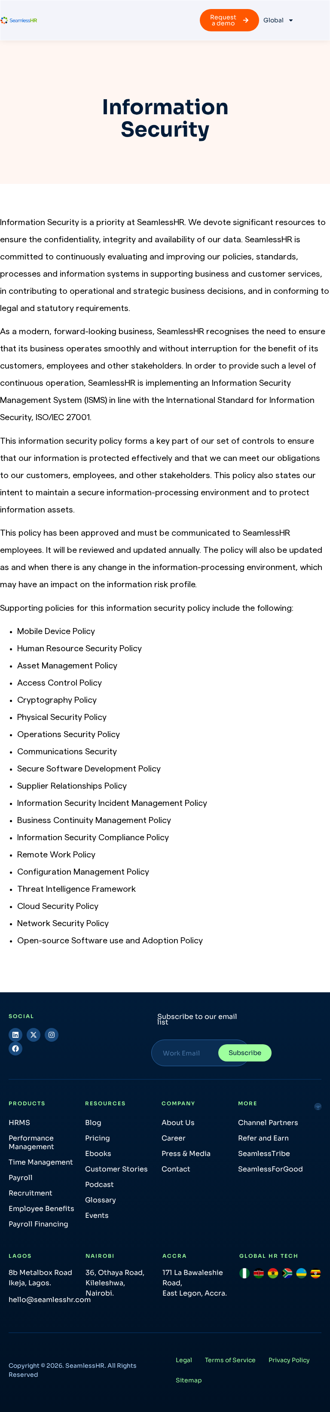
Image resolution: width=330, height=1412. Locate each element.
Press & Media (186, 1153)
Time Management (41, 1162)
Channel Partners (268, 1122)
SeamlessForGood (270, 1169)
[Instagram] (51, 1035)
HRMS (19, 1122)
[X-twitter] (33, 1035)
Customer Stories (116, 1169)
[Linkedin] (15, 1035)
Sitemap (189, 1380)
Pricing (97, 1138)
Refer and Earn (263, 1138)
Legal (184, 1360)
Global (273, 20)
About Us (178, 1122)
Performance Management (31, 1142)
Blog (93, 1122)
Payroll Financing (38, 1224)
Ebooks (98, 1153)
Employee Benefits (41, 1208)
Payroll (21, 1177)
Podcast (99, 1184)
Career (174, 1138)
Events (97, 1215)
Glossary (100, 1200)
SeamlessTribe (264, 1153)
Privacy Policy (289, 1360)
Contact (176, 1169)
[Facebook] (15, 1048)
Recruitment (30, 1193)
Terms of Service (230, 1360)
